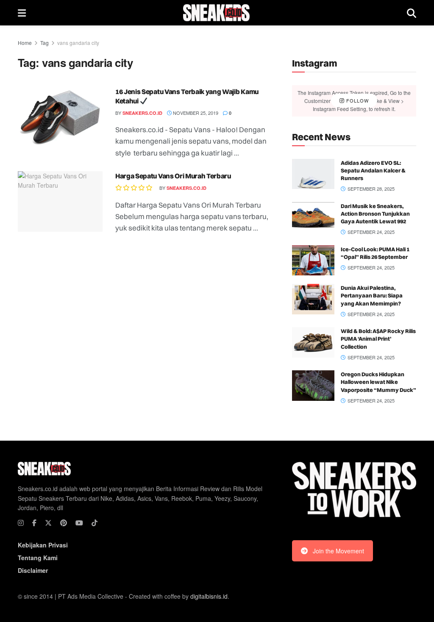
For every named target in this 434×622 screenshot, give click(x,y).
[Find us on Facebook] (34, 523)
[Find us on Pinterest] (63, 523)
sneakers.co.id (142, 113)
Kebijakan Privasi (43, 545)
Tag (44, 42)
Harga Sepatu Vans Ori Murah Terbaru (173, 176)
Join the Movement (338, 551)
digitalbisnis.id (209, 596)
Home (25, 42)
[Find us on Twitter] (48, 523)
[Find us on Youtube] (79, 523)
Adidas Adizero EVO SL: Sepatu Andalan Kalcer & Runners (373, 170)
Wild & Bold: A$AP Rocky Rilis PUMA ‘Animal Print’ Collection (378, 339)
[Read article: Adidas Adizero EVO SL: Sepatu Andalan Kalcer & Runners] (313, 174)
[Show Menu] (22, 12)
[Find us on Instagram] (21, 523)
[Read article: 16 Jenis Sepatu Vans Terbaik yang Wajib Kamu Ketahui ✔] (60, 117)
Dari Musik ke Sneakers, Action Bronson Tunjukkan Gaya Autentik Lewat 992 (375, 214)
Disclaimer (33, 570)
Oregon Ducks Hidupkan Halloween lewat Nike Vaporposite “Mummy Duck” (378, 382)
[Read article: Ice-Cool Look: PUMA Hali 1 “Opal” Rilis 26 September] (313, 260)
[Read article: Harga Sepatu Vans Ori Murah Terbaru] (60, 201)
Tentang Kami (38, 557)
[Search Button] (411, 12)
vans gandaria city (78, 42)
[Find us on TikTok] (94, 523)
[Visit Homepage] (216, 12)
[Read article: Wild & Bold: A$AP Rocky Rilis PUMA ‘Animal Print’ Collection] (313, 342)
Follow (357, 100)
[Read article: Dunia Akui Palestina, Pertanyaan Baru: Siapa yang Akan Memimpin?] (313, 299)
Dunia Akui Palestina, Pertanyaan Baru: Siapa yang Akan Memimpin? (372, 295)
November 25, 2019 (195, 112)
